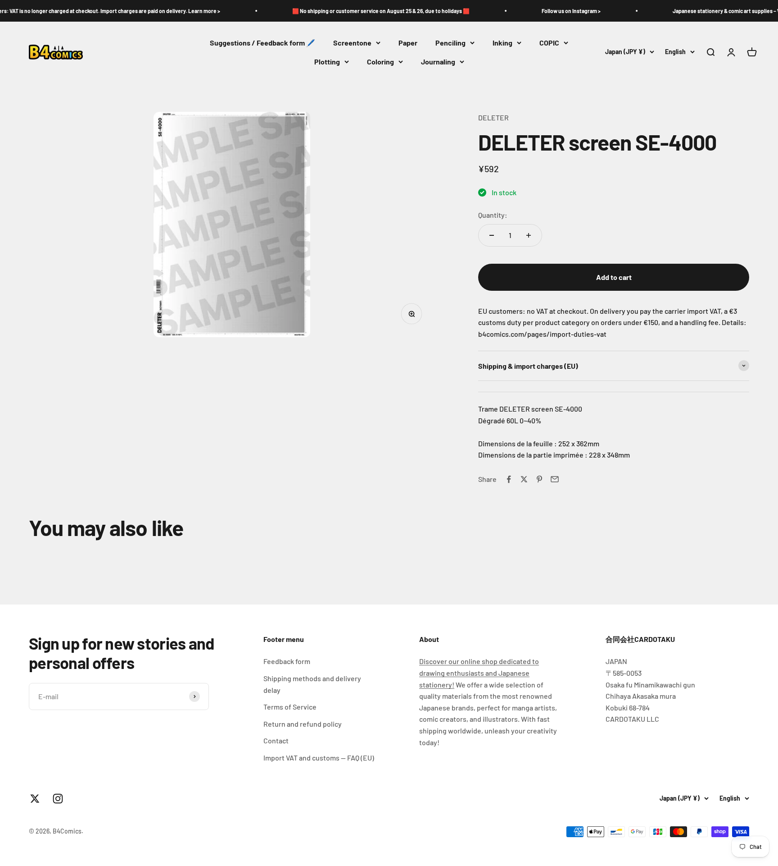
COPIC (549, 42)
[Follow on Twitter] (35, 799)
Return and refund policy (302, 723)
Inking (502, 42)
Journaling (438, 61)
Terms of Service (290, 706)
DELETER (493, 117)
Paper (407, 42)
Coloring (380, 61)
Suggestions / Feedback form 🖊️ (262, 42)
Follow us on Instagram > (550, 11)
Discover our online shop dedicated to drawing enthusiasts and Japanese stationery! (479, 672)
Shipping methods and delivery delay (312, 684)
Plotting (327, 61)
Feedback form (286, 661)
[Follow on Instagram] (58, 799)
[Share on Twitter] (524, 479)
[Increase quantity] (529, 235)
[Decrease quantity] (492, 235)
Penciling (450, 42)
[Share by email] (554, 479)
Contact (276, 740)
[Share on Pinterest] (539, 479)
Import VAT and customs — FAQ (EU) (318, 757)
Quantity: (492, 215)
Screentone (352, 42)
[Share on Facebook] (508, 479)
